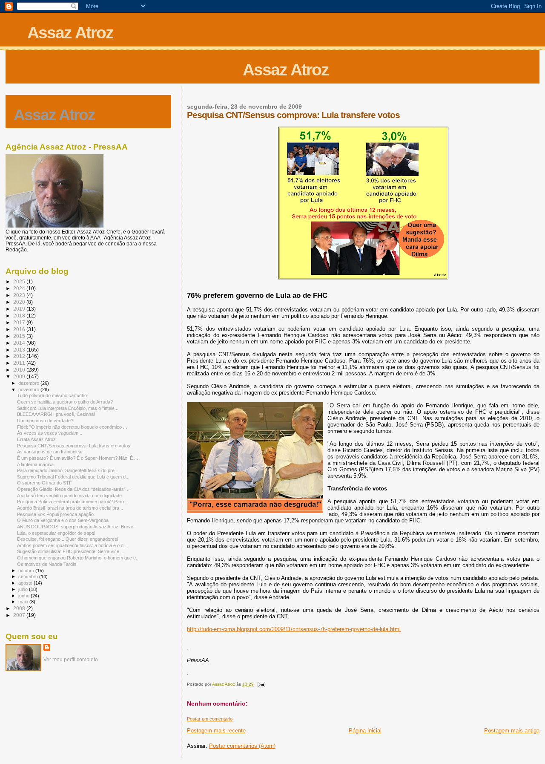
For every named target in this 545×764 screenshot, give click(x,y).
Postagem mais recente (216, 730)
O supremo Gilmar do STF (44, 482)
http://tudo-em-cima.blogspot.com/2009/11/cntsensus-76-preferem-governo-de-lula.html (294, 629)
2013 (19, 349)
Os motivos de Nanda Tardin (46, 564)
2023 (19, 295)
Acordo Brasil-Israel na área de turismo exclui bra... (70, 507)
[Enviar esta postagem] (260, 684)
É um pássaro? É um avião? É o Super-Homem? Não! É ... (77, 458)
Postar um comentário (209, 718)
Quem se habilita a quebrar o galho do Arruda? (65, 401)
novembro (29, 389)
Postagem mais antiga (511, 730)
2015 (19, 336)
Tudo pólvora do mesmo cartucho (52, 395)
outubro (26, 570)
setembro (28, 576)
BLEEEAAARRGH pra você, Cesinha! (56, 414)
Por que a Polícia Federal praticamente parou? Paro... (72, 501)
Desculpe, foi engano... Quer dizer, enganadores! (67, 539)
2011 (19, 363)
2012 (19, 356)
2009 (19, 376)
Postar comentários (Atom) (242, 746)
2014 (19, 343)
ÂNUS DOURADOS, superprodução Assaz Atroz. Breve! (76, 526)
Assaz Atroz (70, 32)
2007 (19, 615)
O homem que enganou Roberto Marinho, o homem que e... (78, 557)
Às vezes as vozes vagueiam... (49, 432)
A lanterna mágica (35, 464)
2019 (19, 308)
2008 (19, 608)
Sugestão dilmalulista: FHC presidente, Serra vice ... (70, 551)
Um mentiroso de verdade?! (46, 420)
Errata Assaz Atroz (36, 439)
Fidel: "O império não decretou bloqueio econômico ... (72, 427)
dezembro (29, 383)
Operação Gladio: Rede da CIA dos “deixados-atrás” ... (74, 489)
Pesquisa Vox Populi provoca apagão (55, 514)
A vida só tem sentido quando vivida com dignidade (69, 495)
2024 (19, 288)
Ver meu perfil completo (70, 660)
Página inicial (365, 730)
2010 (19, 369)
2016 (19, 329)
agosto (26, 582)
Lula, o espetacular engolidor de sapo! (56, 533)
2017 (19, 322)
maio (23, 601)
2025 (19, 281)
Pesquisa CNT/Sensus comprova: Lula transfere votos (73, 445)
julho (23, 589)
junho (24, 595)
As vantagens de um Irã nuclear (50, 451)
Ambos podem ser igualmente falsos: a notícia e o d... (72, 545)
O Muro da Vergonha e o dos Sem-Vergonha (63, 520)
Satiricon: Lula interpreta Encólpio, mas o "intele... (67, 408)
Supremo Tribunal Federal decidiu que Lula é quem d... (73, 476)
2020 (19, 302)
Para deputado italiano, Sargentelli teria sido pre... (67, 470)
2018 (19, 315)
